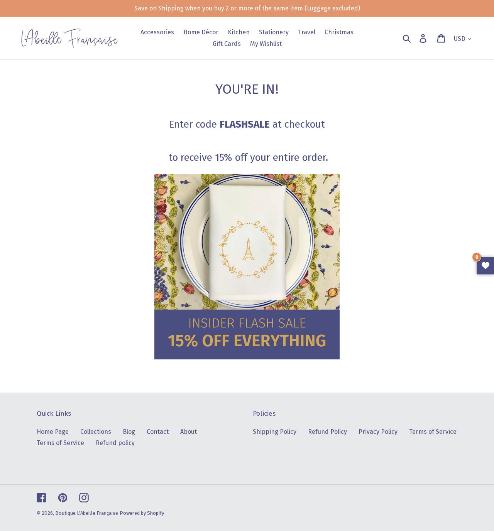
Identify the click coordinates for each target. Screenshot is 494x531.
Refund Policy (327, 431)
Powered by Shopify (142, 513)
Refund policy (115, 443)
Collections (95, 431)
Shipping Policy (274, 431)
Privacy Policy (378, 431)
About (188, 431)
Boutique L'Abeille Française (86, 513)
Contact (158, 431)
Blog (129, 431)
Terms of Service (60, 443)
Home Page (53, 431)
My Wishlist (485, 265)
